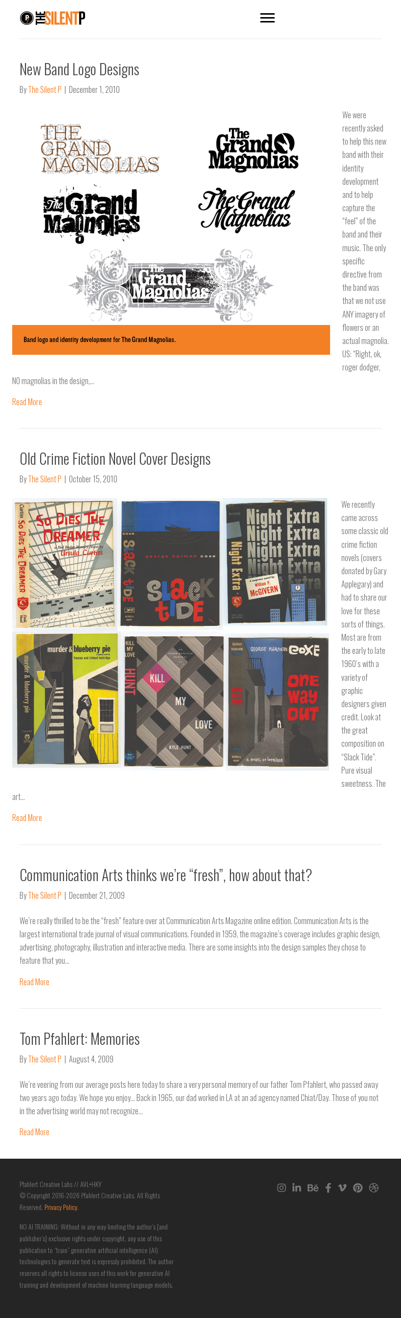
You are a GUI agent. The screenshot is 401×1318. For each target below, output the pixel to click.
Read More (27, 402)
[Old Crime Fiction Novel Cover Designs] (170, 633)
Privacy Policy (61, 1207)
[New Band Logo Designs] (171, 230)
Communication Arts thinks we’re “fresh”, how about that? (166, 875)
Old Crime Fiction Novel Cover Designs (115, 458)
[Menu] (267, 18)
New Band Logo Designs (79, 69)
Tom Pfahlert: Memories (80, 1038)
